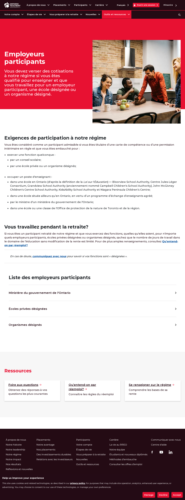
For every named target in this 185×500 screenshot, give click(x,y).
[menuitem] (13, 14)
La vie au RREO (118, 444)
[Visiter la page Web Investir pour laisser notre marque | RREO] (12, 5)
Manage (148, 495)
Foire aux (23, 385)
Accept (177, 495)
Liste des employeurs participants (49, 277)
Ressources (18, 370)
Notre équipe (117, 449)
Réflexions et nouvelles (19, 469)
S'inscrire (168, 5)
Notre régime (13, 454)
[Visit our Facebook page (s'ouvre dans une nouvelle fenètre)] (151, 452)
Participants (80, 5)
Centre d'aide (159, 444)
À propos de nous (36, 5)
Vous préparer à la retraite (63, 14)
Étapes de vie (34, 14)
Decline (163, 495)
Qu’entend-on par (82, 387)
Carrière (99, 5)
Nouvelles (91, 14)
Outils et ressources (115, 14)
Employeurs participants (24, 57)
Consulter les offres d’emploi (125, 464)
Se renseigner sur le (150, 385)
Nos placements (45, 449)
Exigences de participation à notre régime (55, 138)
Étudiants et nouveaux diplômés (128, 454)
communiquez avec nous (49, 256)
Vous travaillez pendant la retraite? (46, 227)
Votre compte (12, 14)
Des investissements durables (53, 454)
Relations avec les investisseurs (54, 459)
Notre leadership (15, 449)
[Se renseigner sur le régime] (153, 390)
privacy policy (77, 483)
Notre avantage (45, 444)
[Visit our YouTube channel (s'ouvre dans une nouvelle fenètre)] (160, 452)
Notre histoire (14, 444)
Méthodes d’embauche (123, 459)
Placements (59, 5)
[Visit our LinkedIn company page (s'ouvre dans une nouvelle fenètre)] (169, 452)
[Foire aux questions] (32, 390)
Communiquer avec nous (166, 439)
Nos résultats (13, 464)
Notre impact (13, 459)
